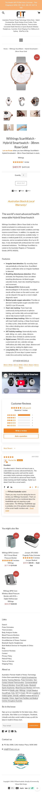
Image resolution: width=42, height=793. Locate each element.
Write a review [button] (21, 430)
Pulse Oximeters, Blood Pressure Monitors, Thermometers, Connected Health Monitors (20, 24)
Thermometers (7, 630)
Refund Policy (7, 658)
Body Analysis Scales (9, 632)
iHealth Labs (14, 690)
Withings (22, 690)
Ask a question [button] (21, 436)
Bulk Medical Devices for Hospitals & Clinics (17, 645)
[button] (18, 162)
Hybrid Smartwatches (29, 677)
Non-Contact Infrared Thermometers (19, 681)
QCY (17, 693)
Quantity (18, 175)
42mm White (18, 365)
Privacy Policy (7, 656)
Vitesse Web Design (21, 784)
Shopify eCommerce (31, 781)
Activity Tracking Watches (11, 680)
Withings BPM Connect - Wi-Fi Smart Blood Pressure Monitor (10, 555)
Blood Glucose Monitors (10, 637)
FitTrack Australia (19, 781)
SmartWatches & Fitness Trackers (14, 640)
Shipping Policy (7, 664)
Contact (4, 653)
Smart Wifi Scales (22, 685)
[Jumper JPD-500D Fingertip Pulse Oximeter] (31, 541)
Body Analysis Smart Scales (23, 22)
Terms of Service (8, 661)
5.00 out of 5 (26, 408)
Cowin (23, 693)
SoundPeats (6, 693)
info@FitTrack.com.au (11, 749)
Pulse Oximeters (8, 627)
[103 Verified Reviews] (21, 770)
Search (4, 624)
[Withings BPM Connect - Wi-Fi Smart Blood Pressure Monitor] (10, 541)
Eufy (13, 693)
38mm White (7, 365)
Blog (3, 648)
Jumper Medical (32, 690)
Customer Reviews (9, 651)
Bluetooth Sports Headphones (12, 643)
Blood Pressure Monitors (10, 635)
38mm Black (28, 365)
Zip (27, 31)
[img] (8, 457)
